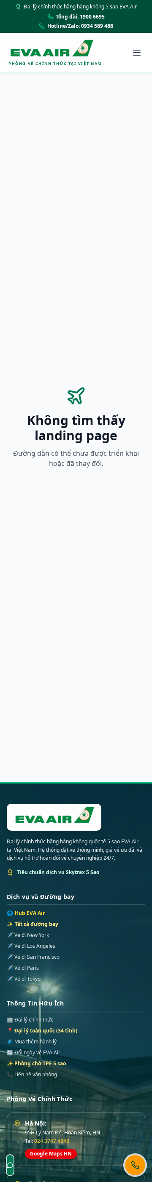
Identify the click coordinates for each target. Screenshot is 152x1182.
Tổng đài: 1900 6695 (80, 16)
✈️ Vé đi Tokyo (24, 979)
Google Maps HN (51, 1153)
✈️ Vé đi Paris (23, 968)
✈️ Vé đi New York (28, 935)
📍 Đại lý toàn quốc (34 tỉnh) (42, 1030)
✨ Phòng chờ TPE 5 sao (36, 1063)
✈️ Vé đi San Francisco (33, 957)
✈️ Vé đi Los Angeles (31, 946)
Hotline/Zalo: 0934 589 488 (80, 26)
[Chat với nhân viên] (10, 1165)
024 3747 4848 (51, 1141)
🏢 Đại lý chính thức (30, 1019)
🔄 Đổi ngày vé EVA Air (33, 1052)
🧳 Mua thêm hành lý (32, 1041)
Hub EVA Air (26, 913)
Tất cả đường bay (32, 924)
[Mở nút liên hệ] (135, 1165)
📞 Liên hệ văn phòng (32, 1074)
